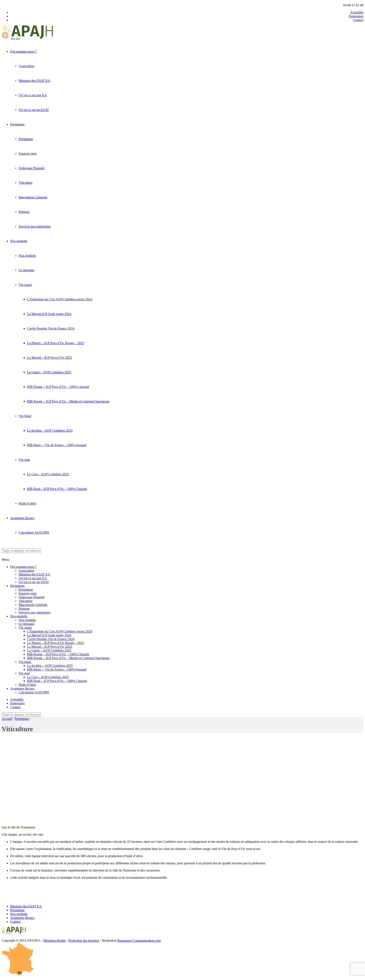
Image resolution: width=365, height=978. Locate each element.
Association (26, 66)
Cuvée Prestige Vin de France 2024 (50, 328)
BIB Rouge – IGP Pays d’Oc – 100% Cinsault (58, 387)
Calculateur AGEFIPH (34, 532)
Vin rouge (25, 284)
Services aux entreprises (34, 226)
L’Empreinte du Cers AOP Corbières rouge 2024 (59, 299)
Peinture (24, 212)
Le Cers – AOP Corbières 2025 (48, 474)
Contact (358, 20)
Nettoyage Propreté (31, 168)
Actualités (356, 12)
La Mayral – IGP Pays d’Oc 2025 (49, 357)
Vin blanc (25, 416)
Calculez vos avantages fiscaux (22, 899)
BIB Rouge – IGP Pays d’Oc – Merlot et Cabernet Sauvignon (68, 401)
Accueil (7, 718)
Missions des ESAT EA (34, 80)
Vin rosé (24, 459)
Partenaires (356, 16)
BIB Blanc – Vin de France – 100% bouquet (56, 445)
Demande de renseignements (21, 892)
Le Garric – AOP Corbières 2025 (49, 372)
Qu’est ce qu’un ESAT (34, 110)
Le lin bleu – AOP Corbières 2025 (50, 430)
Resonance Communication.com (139, 940)
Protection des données (83, 940)
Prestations (17, 124)
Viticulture (26, 182)
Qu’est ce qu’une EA (33, 95)
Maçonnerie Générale (33, 197)
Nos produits (18, 241)
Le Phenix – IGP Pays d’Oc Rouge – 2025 (55, 343)
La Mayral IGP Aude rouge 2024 (49, 314)
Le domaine (26, 270)
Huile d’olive (27, 503)
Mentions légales (54, 940)
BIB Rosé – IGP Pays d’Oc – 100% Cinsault (57, 489)
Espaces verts (28, 153)
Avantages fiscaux (22, 518)
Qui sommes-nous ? (23, 51)
